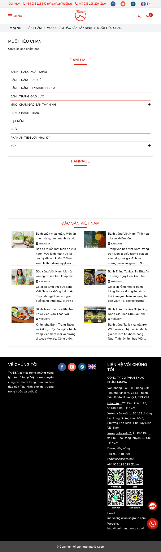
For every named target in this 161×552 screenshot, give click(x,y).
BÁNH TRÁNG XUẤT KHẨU (28, 71)
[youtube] (123, 3)
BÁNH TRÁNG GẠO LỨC (27, 96)
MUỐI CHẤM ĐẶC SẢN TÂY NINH (69, 27)
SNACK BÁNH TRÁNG (25, 113)
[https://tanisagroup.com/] (92, 367)
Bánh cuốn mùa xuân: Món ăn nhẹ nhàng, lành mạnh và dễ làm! (56, 236)
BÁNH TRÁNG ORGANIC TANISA (32, 88)
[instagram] (134, 3)
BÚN (13, 145)
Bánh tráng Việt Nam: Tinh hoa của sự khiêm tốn (128, 236)
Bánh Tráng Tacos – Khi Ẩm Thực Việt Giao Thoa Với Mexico (54, 312)
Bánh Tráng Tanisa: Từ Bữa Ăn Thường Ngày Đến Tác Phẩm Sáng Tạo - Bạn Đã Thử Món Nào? (128, 274)
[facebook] (113, 3)
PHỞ (13, 129)
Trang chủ (15, 27)
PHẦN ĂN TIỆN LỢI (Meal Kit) (30, 137)
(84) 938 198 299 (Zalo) (92, 3)
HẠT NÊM (17, 121)
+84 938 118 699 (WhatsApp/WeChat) (49, 3)
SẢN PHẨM (34, 27)
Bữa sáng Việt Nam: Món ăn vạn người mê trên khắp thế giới (54, 274)
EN (148, 3)
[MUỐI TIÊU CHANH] (80, 15)
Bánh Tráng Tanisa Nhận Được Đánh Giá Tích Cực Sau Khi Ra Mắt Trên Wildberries (128, 312)
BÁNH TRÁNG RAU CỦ (26, 80)
